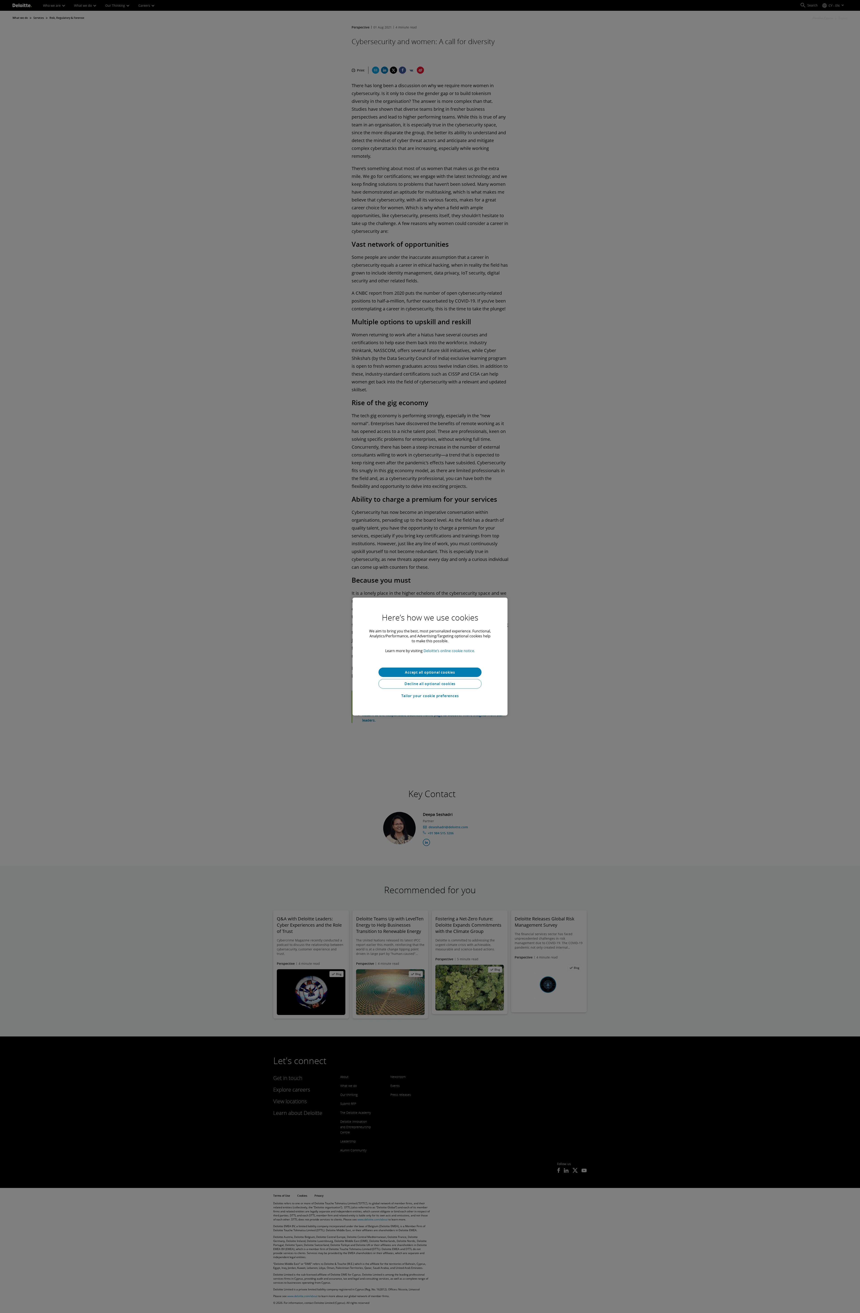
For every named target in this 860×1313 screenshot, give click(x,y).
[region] (430, 656)
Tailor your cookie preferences (430, 695)
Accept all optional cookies (430, 672)
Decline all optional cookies (430, 683)
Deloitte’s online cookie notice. (449, 650)
